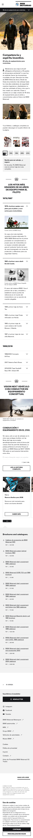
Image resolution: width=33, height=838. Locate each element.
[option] (5, 153)
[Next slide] (10, 521)
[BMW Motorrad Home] (23, 4)
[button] (3, 4)
